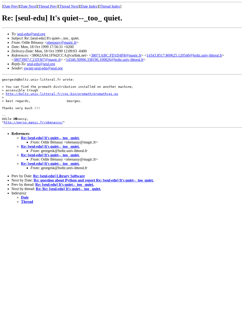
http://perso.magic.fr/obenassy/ (33, 122)
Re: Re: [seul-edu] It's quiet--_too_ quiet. (68, 189)
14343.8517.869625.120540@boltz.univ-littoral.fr (184, 55)
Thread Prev (47, 6)
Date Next (28, 6)
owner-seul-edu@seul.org (43, 68)
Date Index (89, 6)
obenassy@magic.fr (61, 42)
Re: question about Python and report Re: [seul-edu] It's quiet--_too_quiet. (94, 180)
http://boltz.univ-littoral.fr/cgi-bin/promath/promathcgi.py (62, 94)
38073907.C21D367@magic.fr (37, 60)
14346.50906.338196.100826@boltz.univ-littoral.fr (104, 60)
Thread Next (68, 6)
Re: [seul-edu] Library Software (59, 176)
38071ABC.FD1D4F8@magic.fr (116, 55)
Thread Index (110, 6)
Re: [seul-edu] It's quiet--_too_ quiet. (50, 138)
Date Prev (10, 6)
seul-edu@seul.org (31, 34)
